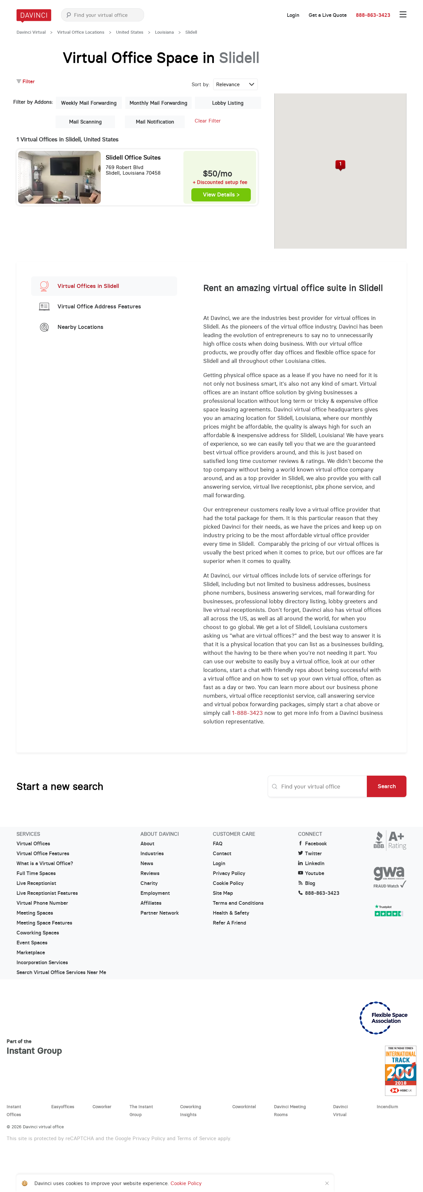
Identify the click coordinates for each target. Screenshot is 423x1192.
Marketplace (31, 953)
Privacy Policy (229, 873)
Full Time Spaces (36, 873)
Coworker (102, 1106)
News (146, 863)
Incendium (387, 1106)
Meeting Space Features (44, 923)
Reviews (150, 873)
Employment (155, 893)
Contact (222, 854)
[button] (340, 165)
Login (293, 15)
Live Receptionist (36, 883)
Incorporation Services (42, 962)
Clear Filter (208, 121)
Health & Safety (231, 913)
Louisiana (164, 32)
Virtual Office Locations (80, 32)
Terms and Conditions (238, 903)
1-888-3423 (247, 713)
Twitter (313, 854)
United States (129, 32)
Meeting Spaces (35, 913)
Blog (310, 883)
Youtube (314, 873)
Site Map (223, 893)
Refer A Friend (229, 923)
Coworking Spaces (38, 933)
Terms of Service (196, 1138)
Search (387, 786)
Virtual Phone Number (42, 903)
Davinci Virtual (31, 32)
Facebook (316, 844)
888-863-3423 (373, 15)
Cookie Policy (228, 883)
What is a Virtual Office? (45, 863)
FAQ (217, 844)
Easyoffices (62, 1106)
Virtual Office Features (43, 854)
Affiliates (151, 903)
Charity (149, 883)
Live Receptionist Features (47, 893)
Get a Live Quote (328, 15)
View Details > (221, 195)
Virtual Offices (33, 844)
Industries (152, 854)
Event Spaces (32, 943)
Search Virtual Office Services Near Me (61, 972)
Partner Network (159, 913)
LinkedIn (315, 863)
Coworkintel (244, 1106)
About (147, 844)
